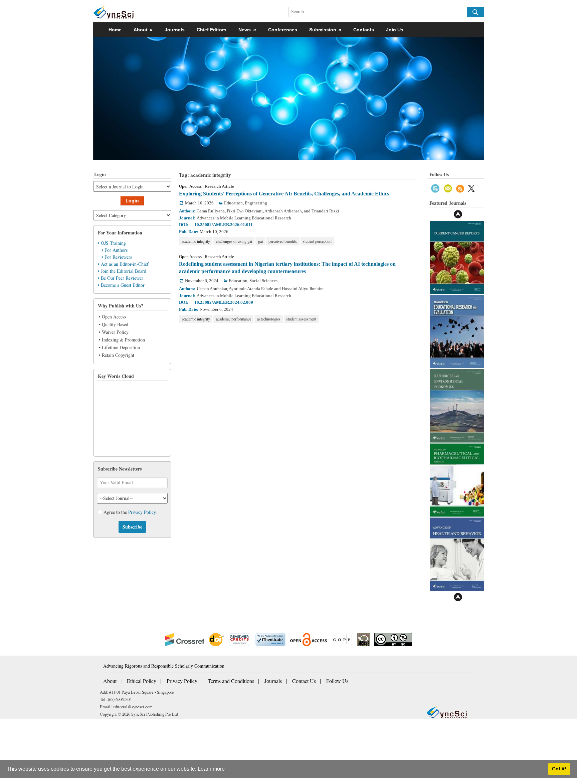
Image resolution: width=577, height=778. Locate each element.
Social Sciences (263, 280)
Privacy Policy (142, 512)
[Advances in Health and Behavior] (457, 553)
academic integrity (196, 241)
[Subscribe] (435, 187)
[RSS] (460, 187)
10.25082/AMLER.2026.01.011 (223, 224)
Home (115, 29)
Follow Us (337, 680)
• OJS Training (112, 243)
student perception (317, 241)
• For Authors (115, 250)
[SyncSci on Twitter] (471, 187)
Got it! (559, 768)
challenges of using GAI (234, 241)
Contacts (363, 29)
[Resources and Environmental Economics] (457, 405)
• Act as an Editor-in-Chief (123, 264)
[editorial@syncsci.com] (448, 187)
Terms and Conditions (231, 680)
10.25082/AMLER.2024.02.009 (223, 302)
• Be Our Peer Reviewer (120, 278)
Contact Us (304, 680)
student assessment (301, 318)
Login (132, 200)
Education (233, 202)
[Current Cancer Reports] (457, 256)
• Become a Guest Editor (121, 285)
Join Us (394, 29)
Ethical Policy (141, 680)
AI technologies (268, 318)
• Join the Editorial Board (122, 271)
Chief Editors (211, 29)
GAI (260, 241)
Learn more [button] (211, 769)
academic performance (233, 318)
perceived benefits (282, 241)
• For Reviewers (117, 257)
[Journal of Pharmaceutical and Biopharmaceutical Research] (457, 479)
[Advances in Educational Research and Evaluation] (457, 330)
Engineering (256, 202)
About (110, 680)
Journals (175, 29)
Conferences (282, 29)
